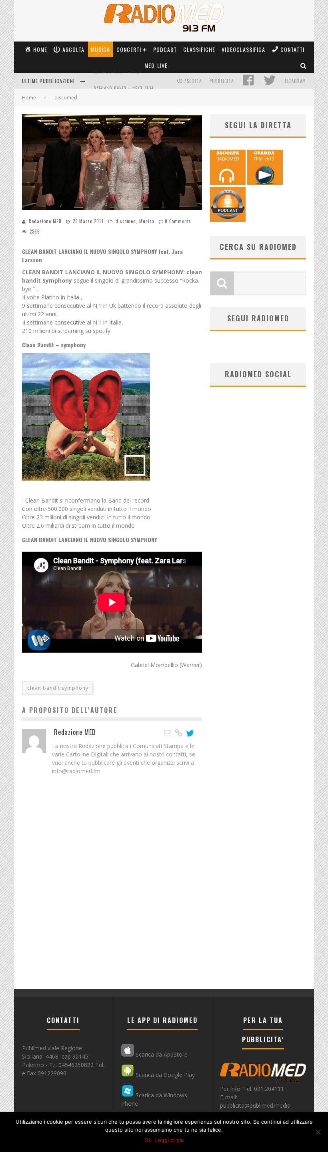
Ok (147, 1140)
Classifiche (199, 49)
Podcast (165, 49)
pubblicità (222, 81)
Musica (100, 49)
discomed (126, 221)
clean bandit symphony (57, 688)
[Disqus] (112, 887)
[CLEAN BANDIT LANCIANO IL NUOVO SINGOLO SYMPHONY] (86, 486)
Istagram (295, 81)
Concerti (128, 49)
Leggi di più (169, 1140)
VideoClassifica (243, 49)
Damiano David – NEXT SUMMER (128, 82)
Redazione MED (45, 221)
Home (29, 97)
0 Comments (178, 221)
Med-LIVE (156, 65)
